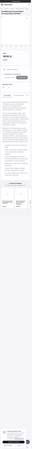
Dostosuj (19, 445)
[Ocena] (8, 62)
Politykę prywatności (19, 438)
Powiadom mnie (22, 77)
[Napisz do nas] (28, 442)
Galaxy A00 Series (20, 8)
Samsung (6, 8)
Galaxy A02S (28, 8)
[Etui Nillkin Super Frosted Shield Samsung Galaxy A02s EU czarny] (10, 88)
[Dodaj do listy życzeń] (27, 18)
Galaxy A (12, 8)
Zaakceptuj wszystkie (13, 442)
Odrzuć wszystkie (8, 445)
